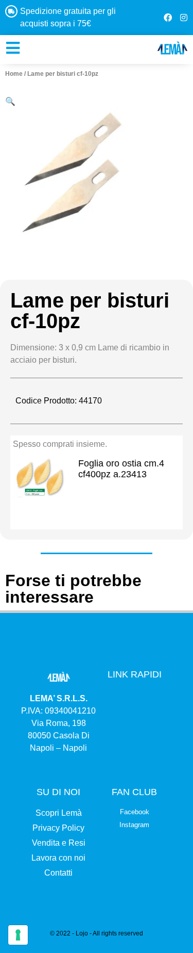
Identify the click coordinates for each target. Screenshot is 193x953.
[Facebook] (168, 17)
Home (14, 73)
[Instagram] (184, 17)
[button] (10, 101)
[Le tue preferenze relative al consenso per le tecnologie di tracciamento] (18, 935)
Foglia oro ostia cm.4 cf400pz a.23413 (121, 469)
